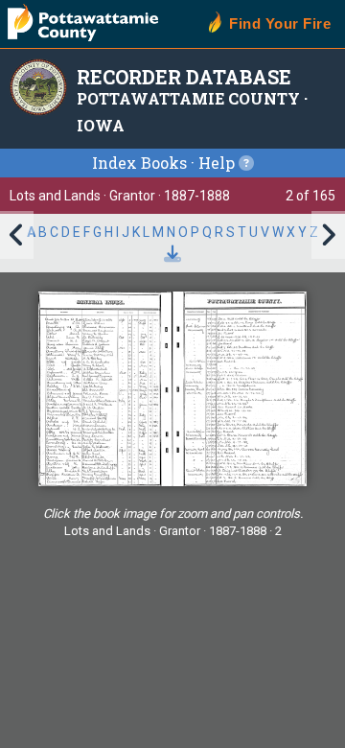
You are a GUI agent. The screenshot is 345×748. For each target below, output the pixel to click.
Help (218, 162)
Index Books (139, 162)
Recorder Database (184, 76)
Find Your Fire (280, 23)
